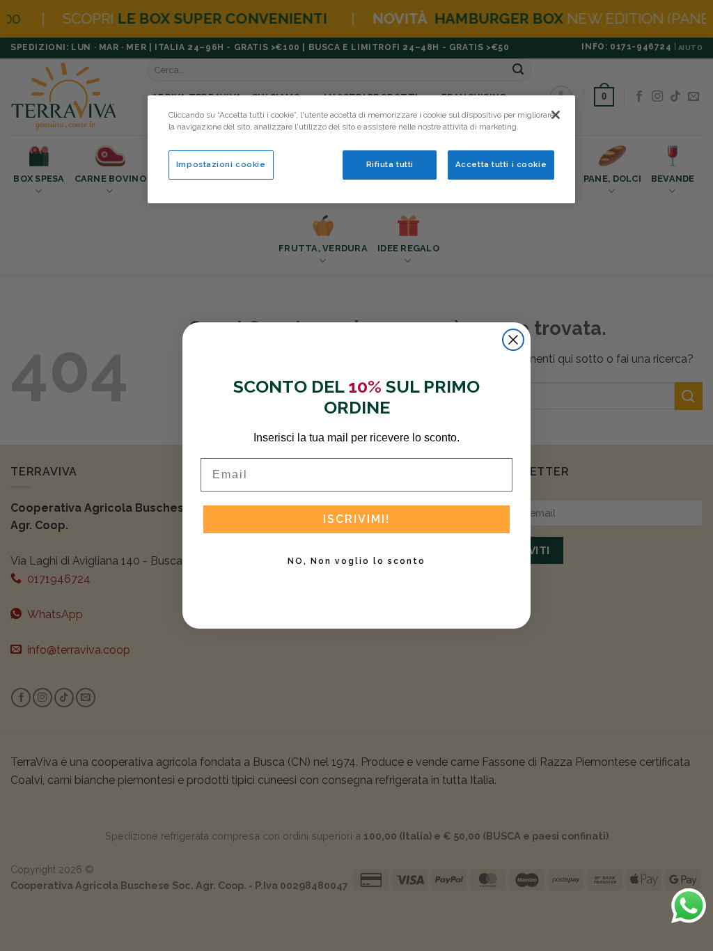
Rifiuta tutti (390, 164)
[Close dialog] (513, 339)
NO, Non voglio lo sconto (356, 561)
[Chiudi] (555, 115)
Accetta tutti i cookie (501, 164)
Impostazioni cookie (221, 164)
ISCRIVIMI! (356, 519)
